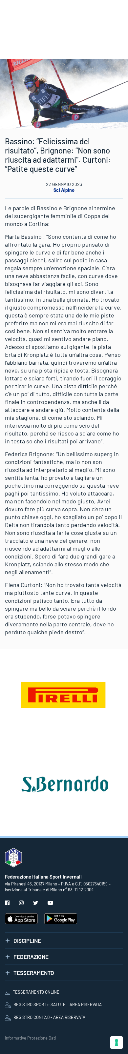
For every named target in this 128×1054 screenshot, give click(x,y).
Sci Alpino (64, 190)
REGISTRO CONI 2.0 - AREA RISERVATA (49, 1017)
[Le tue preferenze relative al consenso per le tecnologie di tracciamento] (116, 1042)
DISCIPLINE (27, 940)
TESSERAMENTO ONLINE (36, 992)
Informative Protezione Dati (30, 1038)
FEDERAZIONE (31, 956)
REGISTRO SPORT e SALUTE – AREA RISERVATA (57, 1004)
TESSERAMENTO (33, 972)
